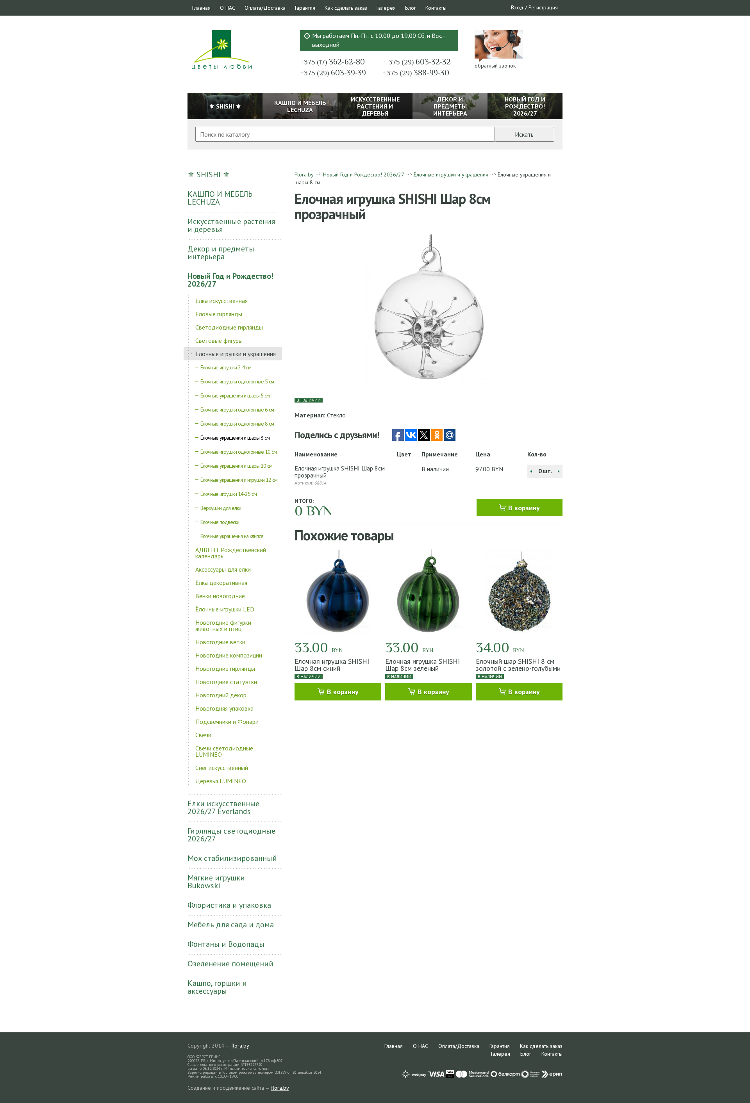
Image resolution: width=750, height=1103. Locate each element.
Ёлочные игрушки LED (224, 609)
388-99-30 (416, 72)
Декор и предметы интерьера (221, 253)
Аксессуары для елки (223, 569)
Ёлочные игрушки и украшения (235, 354)
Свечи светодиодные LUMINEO (224, 751)
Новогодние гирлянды (225, 668)
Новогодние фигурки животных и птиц (223, 625)
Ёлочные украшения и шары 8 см (235, 437)
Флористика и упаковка (229, 905)
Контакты (435, 7)
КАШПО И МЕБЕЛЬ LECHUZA (220, 198)
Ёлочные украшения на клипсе (231, 536)
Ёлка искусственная (221, 301)
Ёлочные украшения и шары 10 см (236, 465)
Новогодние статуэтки (226, 682)
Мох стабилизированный (232, 858)
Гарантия (305, 7)
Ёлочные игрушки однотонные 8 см (237, 423)
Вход (517, 7)
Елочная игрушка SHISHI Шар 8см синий (332, 665)
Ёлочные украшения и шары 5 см (235, 395)
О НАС (227, 7)
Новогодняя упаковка (224, 708)
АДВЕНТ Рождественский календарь (230, 553)
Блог (410, 7)
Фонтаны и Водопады (226, 944)
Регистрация (543, 7)
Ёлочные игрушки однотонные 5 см (237, 381)
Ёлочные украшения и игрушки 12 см (238, 479)
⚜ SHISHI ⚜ (209, 174)
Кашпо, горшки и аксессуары (217, 987)
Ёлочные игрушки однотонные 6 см (237, 409)
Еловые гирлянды (218, 314)
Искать (524, 134)
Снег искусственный (221, 768)
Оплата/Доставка (265, 7)
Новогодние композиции (228, 655)
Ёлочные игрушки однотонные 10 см (238, 451)
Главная (201, 7)
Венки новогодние (220, 596)
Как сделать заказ (346, 7)
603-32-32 (417, 61)
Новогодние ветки (220, 642)
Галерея (386, 7)
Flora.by (304, 174)
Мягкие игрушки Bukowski (216, 882)
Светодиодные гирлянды (229, 327)
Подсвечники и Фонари (227, 721)
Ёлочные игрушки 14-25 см (228, 493)
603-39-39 (333, 72)
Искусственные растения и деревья (231, 225)
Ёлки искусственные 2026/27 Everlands (223, 807)
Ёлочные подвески (219, 522)
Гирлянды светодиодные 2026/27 (231, 835)
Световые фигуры (219, 340)
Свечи (203, 735)
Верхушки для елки (220, 507)
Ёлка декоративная (221, 582)
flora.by (240, 1045)
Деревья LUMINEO (220, 781)
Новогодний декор (220, 695)
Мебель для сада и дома (231, 924)
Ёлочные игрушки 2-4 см (225, 367)
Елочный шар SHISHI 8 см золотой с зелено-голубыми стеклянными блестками (518, 668)
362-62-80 (332, 61)
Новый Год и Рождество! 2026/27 (230, 280)
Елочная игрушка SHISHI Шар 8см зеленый (422, 665)
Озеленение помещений (230, 964)
